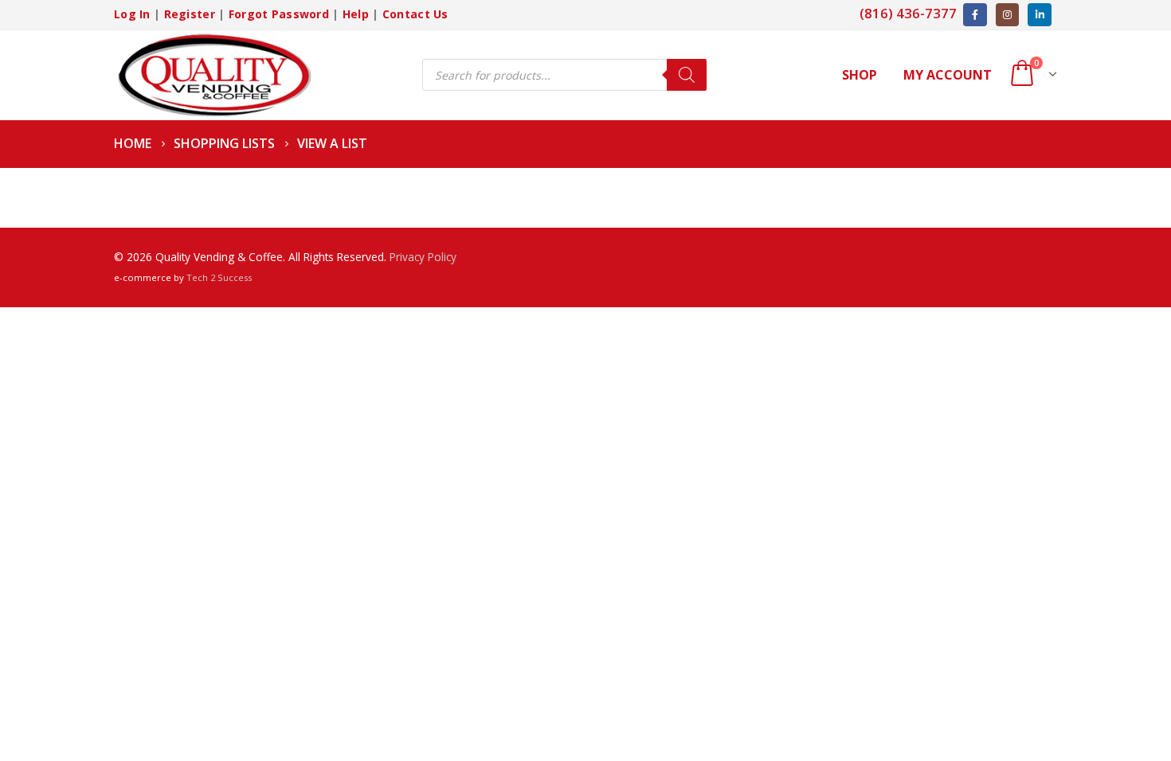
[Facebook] (974, 14)
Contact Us (415, 13)
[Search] (687, 75)
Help (356, 13)
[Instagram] (1007, 14)
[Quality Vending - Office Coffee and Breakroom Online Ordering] (213, 75)
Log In (132, 13)
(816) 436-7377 (908, 13)
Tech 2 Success (219, 277)
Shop (859, 75)
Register (189, 13)
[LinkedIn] (1039, 14)
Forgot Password (279, 13)
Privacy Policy (423, 256)
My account (947, 75)
